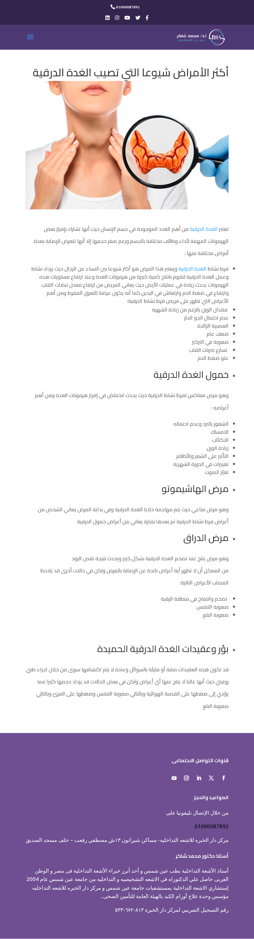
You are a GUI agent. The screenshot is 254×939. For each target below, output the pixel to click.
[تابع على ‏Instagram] (186, 778)
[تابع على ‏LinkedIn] (199, 778)
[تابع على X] (211, 778)
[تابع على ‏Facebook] (224, 778)
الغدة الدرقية (204, 229)
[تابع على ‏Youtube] (174, 778)
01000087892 (212, 826)
